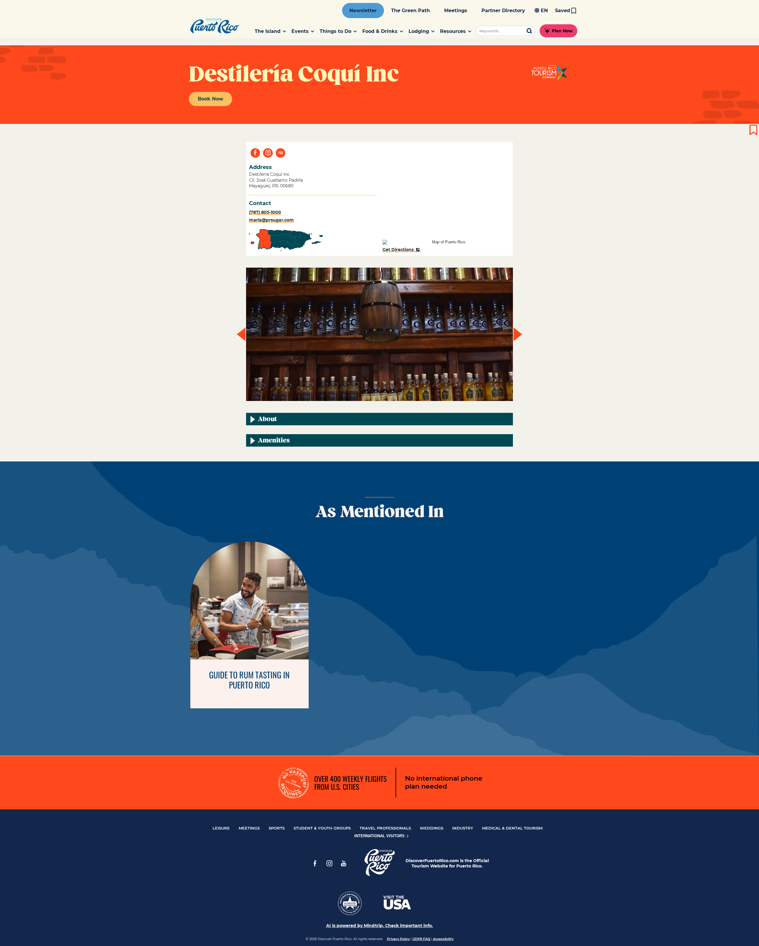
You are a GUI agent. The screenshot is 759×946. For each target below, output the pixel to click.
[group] (379, 334)
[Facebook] (315, 863)
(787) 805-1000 (265, 212)
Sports (277, 828)
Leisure (221, 828)
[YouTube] (343, 863)
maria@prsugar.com (271, 220)
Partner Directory (503, 10)
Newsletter (363, 10)
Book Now (210, 99)
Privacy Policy (398, 939)
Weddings (431, 828)
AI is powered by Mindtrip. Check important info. (379, 925)
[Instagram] (329, 863)
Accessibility (443, 939)
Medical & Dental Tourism (512, 828)
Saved (562, 10)
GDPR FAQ (421, 939)
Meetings (455, 10)
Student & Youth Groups (322, 828)
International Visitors (380, 836)
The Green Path (410, 10)
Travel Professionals (385, 828)
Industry (462, 828)
